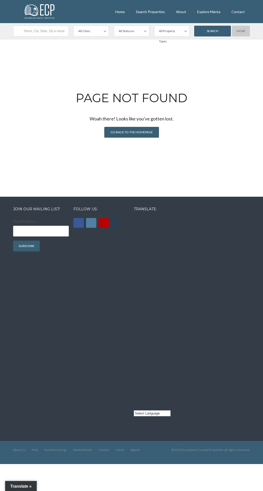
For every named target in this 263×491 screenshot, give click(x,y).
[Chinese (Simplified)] (137, 358)
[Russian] (137, 303)
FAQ (35, 450)
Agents (135, 450)
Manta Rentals (82, 450)
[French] (137, 275)
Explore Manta (208, 12)
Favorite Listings (55, 450)
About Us (19, 450)
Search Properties (150, 12)
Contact (238, 12)
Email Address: (25, 221)
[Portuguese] (137, 385)
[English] (137, 220)
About (181, 12)
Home (120, 12)
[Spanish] (137, 248)
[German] (137, 330)
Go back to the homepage (131, 132)
